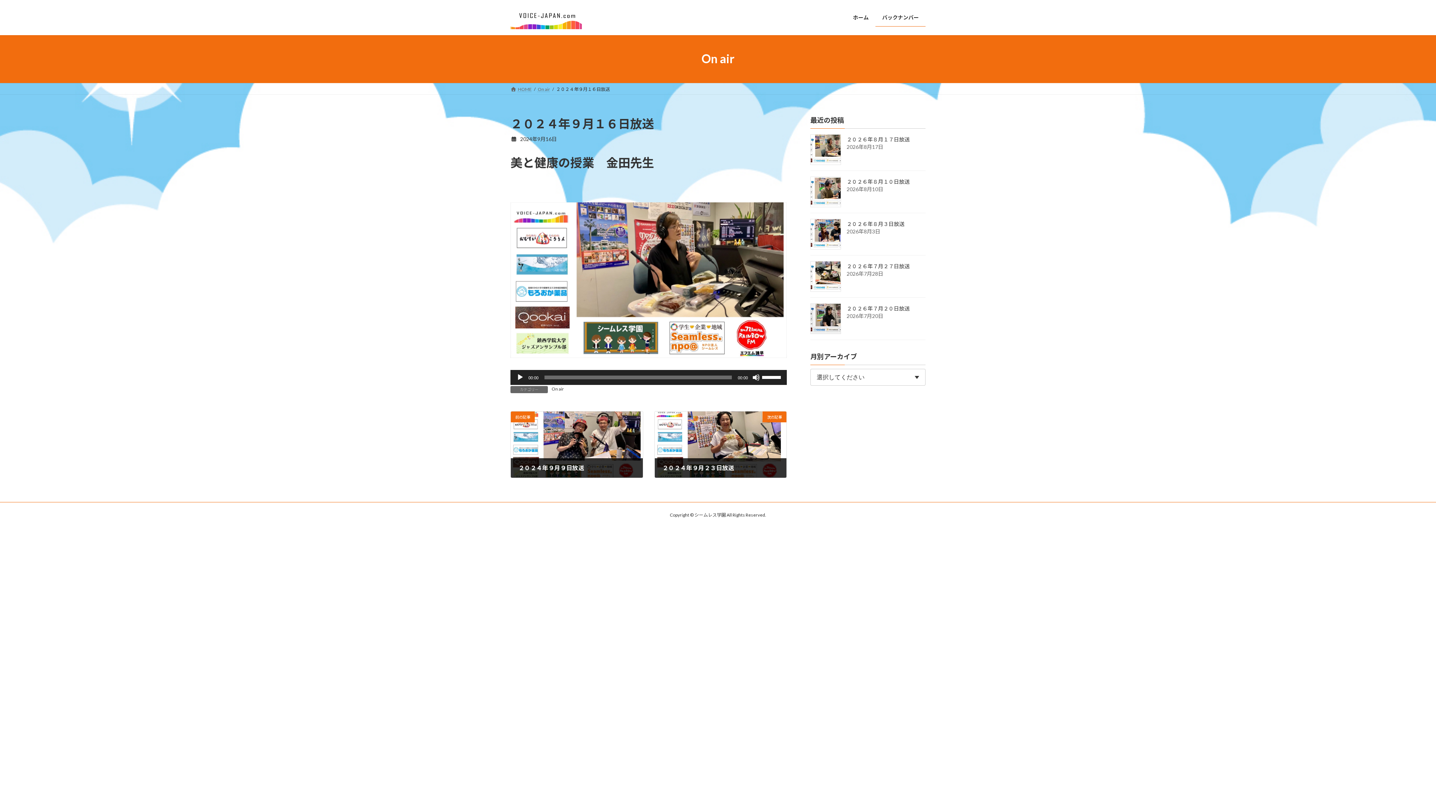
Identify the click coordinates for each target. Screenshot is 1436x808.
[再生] (520, 377)
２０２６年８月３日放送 (875, 224)
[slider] (772, 376)
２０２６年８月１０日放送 (878, 181)
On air (558, 389)
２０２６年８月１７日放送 (878, 139)
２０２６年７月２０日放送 (878, 308)
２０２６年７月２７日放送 (878, 266)
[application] (648, 377)
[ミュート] (756, 377)
